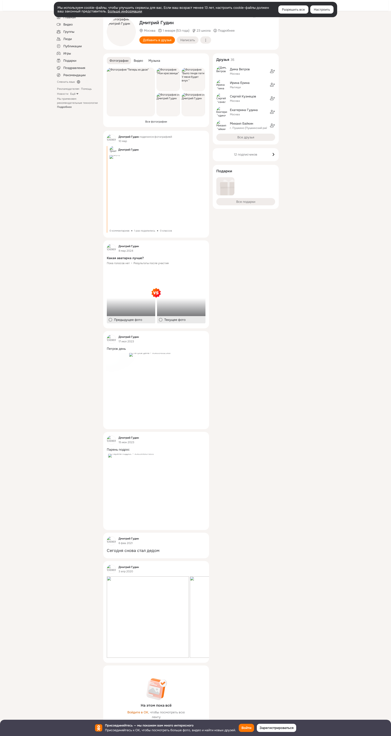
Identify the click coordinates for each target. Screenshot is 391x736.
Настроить (322, 9)
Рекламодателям (68, 89)
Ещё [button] (73, 94)
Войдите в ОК (137, 712)
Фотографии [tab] (119, 61)
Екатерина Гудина (244, 110)
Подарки (224, 171)
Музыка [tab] (154, 61)
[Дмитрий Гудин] (111, 138)
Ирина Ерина (240, 83)
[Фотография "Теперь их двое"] (131, 92)
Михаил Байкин (241, 123)
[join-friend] (272, 71)
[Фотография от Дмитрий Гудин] (121, 31)
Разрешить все (293, 9)
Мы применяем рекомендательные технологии (77, 103)
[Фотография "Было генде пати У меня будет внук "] (193, 79)
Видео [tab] (138, 61)
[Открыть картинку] (148, 617)
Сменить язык (66, 82)
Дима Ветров (240, 69)
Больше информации (125, 11)
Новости (62, 94)
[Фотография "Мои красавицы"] (168, 79)
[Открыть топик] (156, 258)
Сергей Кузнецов (243, 96)
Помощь (86, 89)
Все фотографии (156, 121)
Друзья (222, 59)
